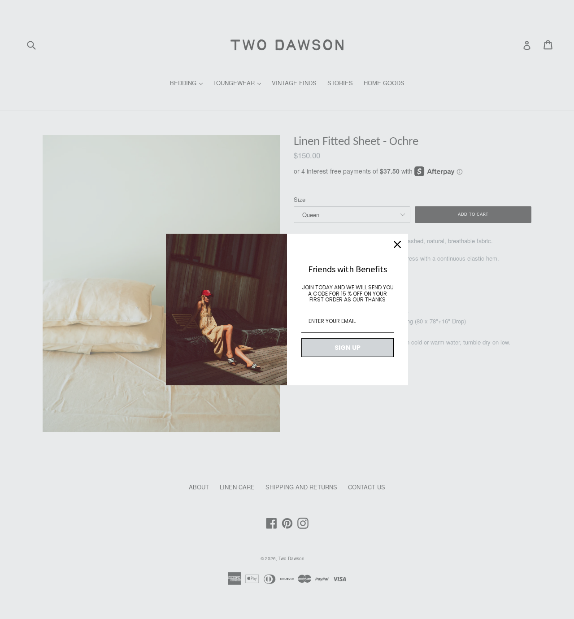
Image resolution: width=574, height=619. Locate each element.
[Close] (397, 244)
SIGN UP (348, 347)
